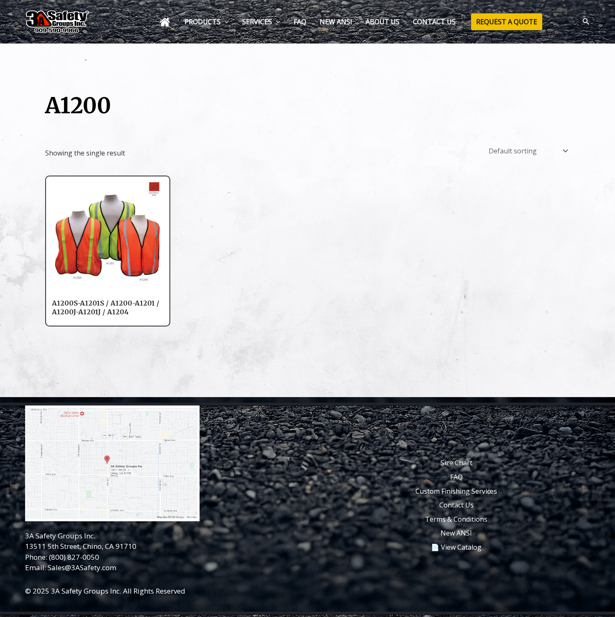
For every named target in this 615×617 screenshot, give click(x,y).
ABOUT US (383, 21)
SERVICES (257, 21)
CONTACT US (434, 21)
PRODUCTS (202, 21)
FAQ (300, 21)
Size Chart (456, 462)
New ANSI (456, 533)
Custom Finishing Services (456, 491)
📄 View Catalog (456, 547)
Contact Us (456, 505)
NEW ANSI (336, 21)
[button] (224, 21)
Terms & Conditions (456, 519)
